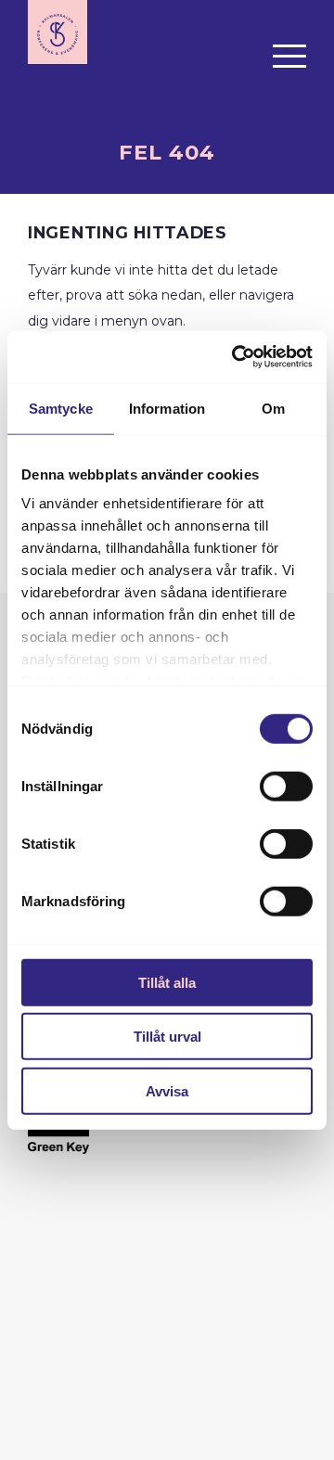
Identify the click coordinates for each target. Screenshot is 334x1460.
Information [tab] (167, 408)
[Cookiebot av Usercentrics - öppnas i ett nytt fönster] (236, 357)
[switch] (286, 785)
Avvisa (167, 1090)
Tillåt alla (167, 982)
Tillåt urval (167, 1036)
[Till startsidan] (57, 32)
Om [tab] (273, 408)
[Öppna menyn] (289, 55)
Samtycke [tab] (61, 408)
